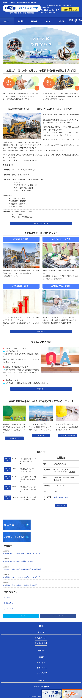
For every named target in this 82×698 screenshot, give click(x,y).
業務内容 (41, 651)
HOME (41, 626)
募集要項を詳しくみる (41, 223)
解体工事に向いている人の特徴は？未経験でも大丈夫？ (21, 552)
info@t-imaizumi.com (60, 497)
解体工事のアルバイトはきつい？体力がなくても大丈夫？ (22, 576)
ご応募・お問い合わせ (67, 435)
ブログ (41, 657)
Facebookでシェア (58, 615)
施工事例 (7, 597)
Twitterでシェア (21, 615)
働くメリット (42, 638)
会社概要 (41, 435)
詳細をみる (41, 331)
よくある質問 (8, 609)
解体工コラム (14, 438)
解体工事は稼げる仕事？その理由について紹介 (18, 560)
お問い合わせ (61, 505)
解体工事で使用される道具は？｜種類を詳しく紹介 (20, 584)
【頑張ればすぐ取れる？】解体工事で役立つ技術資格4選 (22, 568)
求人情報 (41, 632)
